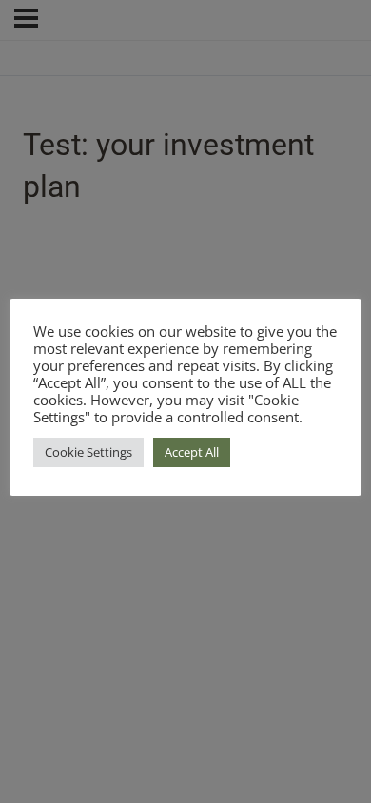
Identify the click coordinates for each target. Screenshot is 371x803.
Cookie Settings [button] (88, 451)
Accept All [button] (192, 451)
